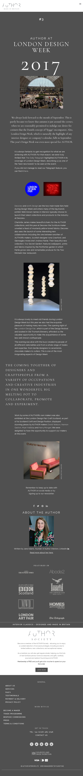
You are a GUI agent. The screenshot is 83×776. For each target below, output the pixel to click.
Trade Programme (13, 714)
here (26, 171)
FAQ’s (8, 692)
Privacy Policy (13, 702)
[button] (80, 6)
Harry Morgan (45, 427)
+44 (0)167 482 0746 (44, 732)
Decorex (18, 206)
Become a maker (12, 710)
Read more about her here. (41, 553)
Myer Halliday (28, 427)
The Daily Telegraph (35, 158)
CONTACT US (42, 735)
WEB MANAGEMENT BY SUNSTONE (52, 766)
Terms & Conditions (14, 723)
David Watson (54, 424)
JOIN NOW (41, 670)
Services (9, 689)
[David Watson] (42, 460)
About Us (10, 686)
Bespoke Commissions (15, 717)
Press (6, 720)
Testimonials (12, 695)
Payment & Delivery (15, 699)
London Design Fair (27, 328)
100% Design (32, 206)
